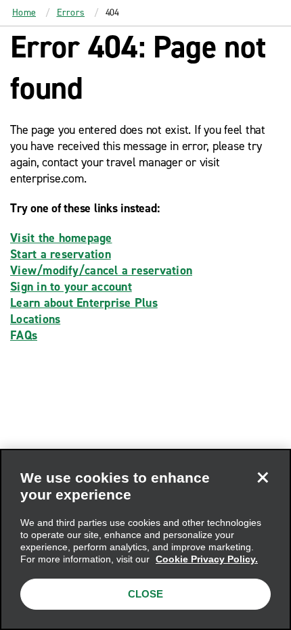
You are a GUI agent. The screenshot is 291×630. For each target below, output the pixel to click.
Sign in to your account (71, 286)
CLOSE (145, 594)
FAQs (23, 335)
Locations (35, 319)
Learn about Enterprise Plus (84, 303)
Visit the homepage (61, 238)
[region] (145, 539)
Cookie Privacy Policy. (207, 559)
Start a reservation (60, 254)
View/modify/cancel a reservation (101, 270)
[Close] (262, 477)
